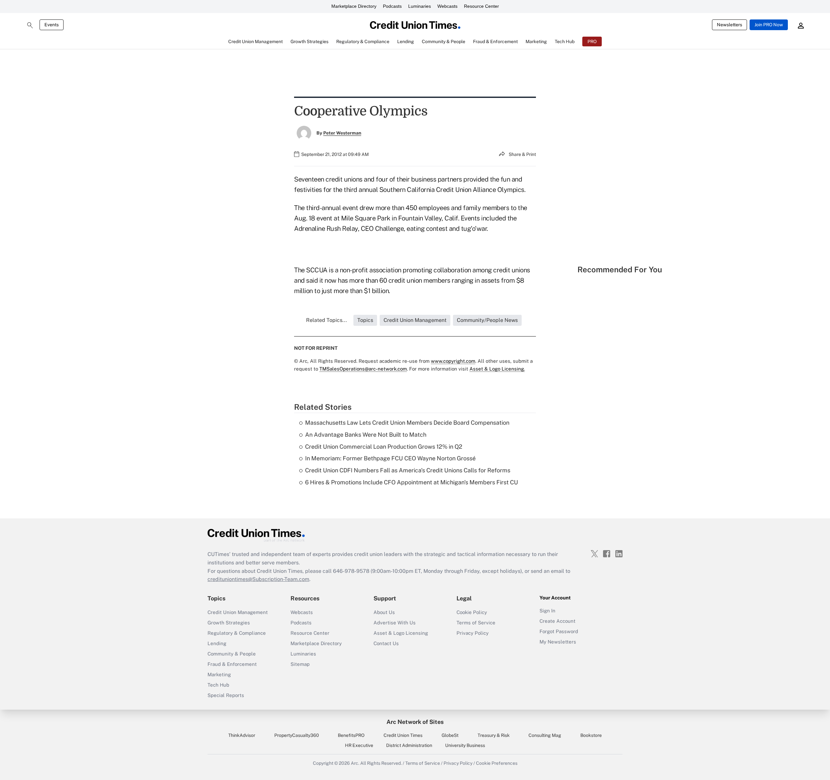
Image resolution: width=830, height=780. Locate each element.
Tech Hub (218, 685)
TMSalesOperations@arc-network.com (363, 369)
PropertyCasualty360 (296, 735)
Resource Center (481, 6)
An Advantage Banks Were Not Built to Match (365, 434)
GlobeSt (450, 735)
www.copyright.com (453, 361)
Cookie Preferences (496, 763)
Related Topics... (326, 320)
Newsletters (729, 24)
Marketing (219, 674)
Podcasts (392, 6)
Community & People (232, 653)
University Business (465, 745)
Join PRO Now (768, 24)
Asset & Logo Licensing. (497, 369)
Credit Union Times (403, 735)
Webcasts (447, 6)
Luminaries (419, 6)
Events (51, 24)
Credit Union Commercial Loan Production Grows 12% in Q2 (383, 446)
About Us (384, 612)
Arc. (355, 763)
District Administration (409, 745)
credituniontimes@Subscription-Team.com (258, 579)
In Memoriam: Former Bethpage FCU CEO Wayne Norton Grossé (390, 458)
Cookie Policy (471, 612)
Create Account (557, 621)
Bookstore (591, 735)
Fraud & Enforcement (232, 664)
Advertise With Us (395, 622)
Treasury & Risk (494, 735)
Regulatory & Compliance (237, 633)
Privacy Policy (472, 633)
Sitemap (300, 664)
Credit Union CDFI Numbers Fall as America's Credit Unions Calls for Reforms (407, 470)
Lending (217, 643)
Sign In (547, 610)
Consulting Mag (544, 735)
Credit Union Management (238, 612)
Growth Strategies (229, 622)
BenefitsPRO (351, 735)
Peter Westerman (342, 133)
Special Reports (226, 695)
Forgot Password (559, 631)
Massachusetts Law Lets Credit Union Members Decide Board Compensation (407, 422)
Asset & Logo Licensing (401, 633)
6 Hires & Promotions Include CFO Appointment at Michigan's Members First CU (411, 482)
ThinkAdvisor (241, 735)
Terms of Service (475, 622)
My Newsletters (558, 641)
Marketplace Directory (353, 6)
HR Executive (359, 745)
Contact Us (386, 643)
